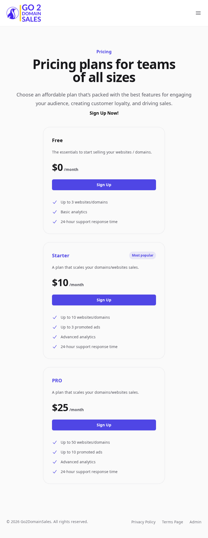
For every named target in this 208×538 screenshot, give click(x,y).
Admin (196, 521)
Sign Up (104, 184)
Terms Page (172, 521)
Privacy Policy (143, 521)
